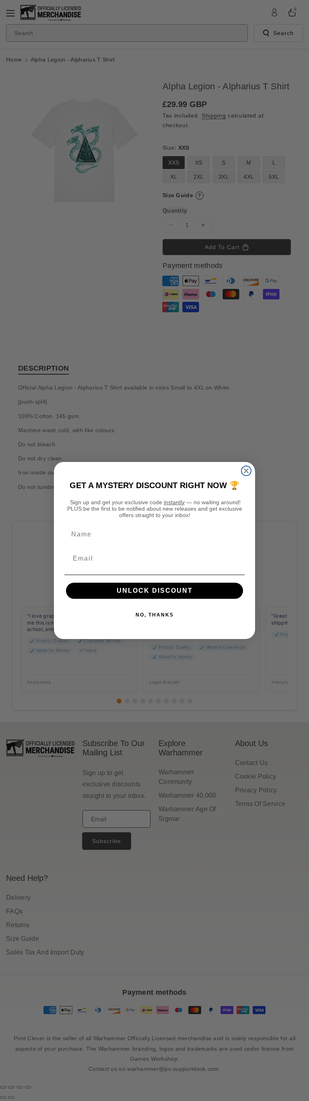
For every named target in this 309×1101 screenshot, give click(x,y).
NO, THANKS (155, 615)
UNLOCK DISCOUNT (155, 590)
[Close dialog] (246, 471)
